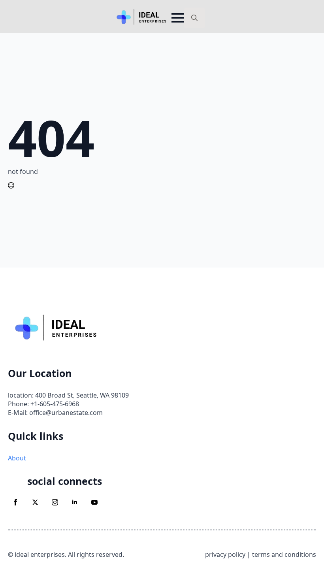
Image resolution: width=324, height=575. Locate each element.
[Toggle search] (194, 18)
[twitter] (35, 502)
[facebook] (15, 502)
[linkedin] (74, 502)
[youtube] (94, 502)
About (17, 458)
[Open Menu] (177, 17)
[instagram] (54, 502)
